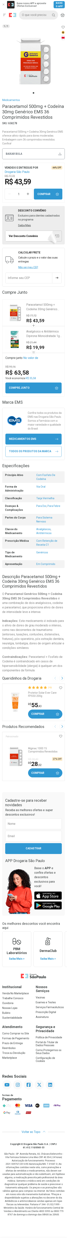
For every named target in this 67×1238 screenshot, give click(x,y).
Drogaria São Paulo (17, 172)
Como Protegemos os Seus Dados (48, 1052)
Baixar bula (14, 153)
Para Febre (53, 505)
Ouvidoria (7, 1003)
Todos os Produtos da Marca (30, 451)
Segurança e (45, 1029)
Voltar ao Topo (31, 1132)
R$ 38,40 (33, 759)
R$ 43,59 (35, 320)
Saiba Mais (24, 225)
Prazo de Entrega (12, 1043)
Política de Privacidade (49, 1037)
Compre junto (19, 387)
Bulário (6, 1012)
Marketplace (9, 1057)
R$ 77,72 (31, 315)
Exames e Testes (46, 1002)
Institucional (12, 987)
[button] (33, 61)
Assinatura (42, 1016)
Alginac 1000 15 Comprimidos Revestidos (43, 750)
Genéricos (42, 552)
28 (35, 764)
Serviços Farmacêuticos (50, 1007)
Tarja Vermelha (45, 498)
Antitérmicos (44, 533)
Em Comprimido (45, 564)
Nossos (42, 989)
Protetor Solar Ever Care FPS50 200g (42, 694)
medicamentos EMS (22, 438)
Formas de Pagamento (15, 1038)
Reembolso (9, 1048)
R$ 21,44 (31, 342)
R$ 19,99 (35, 347)
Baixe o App (59, 5)
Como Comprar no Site (15, 1033)
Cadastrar (33, 848)
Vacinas (40, 997)
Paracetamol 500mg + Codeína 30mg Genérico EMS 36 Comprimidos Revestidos (41, 307)
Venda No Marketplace (15, 993)
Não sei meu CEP (28, 267)
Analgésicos (43, 529)
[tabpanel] (33, 61)
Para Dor (41, 505)
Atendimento (12, 1027)
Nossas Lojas (9, 1007)
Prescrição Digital (46, 1012)
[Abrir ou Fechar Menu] (4, 14)
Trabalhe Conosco (12, 998)
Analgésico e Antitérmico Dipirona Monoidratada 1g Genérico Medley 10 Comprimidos (43, 334)
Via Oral (40, 486)
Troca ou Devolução (13, 1052)
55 (35, 705)
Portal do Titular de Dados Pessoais (47, 1044)
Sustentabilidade (12, 1017)
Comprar (43, 194)
